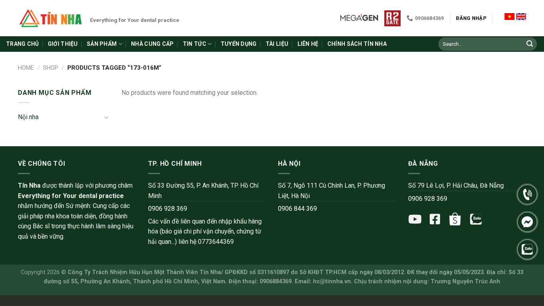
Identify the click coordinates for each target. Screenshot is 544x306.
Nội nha (28, 117)
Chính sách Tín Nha (357, 44)
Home (26, 67)
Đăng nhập (471, 18)
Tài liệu (277, 44)
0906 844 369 (297, 208)
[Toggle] (106, 117)
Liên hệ (308, 44)
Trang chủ (22, 44)
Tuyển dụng (239, 44)
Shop (50, 67)
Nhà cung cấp (152, 44)
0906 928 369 (167, 208)
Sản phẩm (102, 44)
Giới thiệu (63, 44)
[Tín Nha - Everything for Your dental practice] (51, 17)
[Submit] (529, 44)
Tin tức (194, 44)
